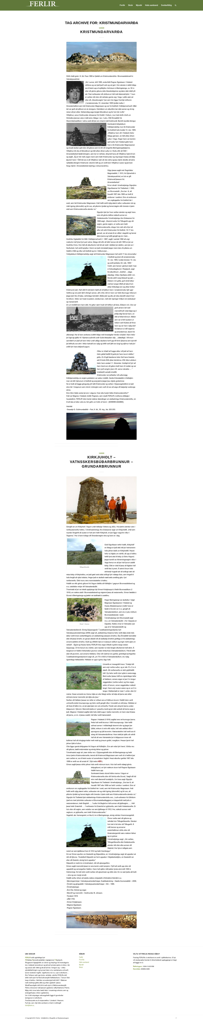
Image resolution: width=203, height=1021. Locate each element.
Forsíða (81, 959)
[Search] (175, 5)
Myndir (81, 965)
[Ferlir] (42, 5)
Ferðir (81, 957)
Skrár (101, 28)
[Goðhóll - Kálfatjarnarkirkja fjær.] (101, 57)
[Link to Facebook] (176, 1018)
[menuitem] (122, 5)
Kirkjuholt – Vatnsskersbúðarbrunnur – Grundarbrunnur (101, 461)
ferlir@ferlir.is (29, 1005)
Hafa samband (84, 962)
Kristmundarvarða (101, 32)
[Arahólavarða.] (101, 500)
